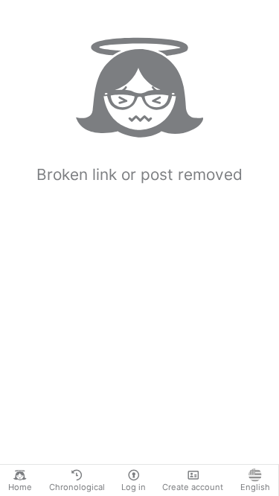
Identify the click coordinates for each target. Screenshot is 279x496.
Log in (133, 487)
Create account (192, 487)
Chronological (77, 487)
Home (20, 487)
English (255, 487)
